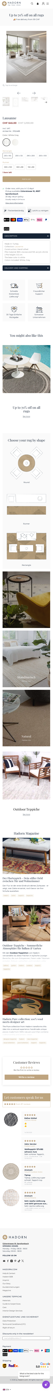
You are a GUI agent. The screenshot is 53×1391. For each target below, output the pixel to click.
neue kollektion (9, 1043)
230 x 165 (7, 156)
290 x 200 (31, 156)
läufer (13, 895)
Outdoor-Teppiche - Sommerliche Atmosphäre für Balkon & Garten (22, 947)
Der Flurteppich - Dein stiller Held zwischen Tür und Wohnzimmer (23, 879)
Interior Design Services (12, 1311)
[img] (9, 1104)
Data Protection (9, 1321)
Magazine (7, 1290)
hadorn (6, 895)
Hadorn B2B (8, 1277)
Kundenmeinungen (11, 1287)
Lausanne (19, 246)
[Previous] (19, 93)
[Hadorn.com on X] (22, 1261)
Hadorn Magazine (26, 833)
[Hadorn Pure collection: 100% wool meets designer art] (26, 997)
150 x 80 (31, 167)
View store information (14, 203)
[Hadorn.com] (15, 4)
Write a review (26, 1077)
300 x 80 (19, 167)
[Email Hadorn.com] (4, 1261)
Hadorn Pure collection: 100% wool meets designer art (23, 1020)
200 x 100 (43, 156)
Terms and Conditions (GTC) (14, 1324)
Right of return (9, 1328)
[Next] (34, 93)
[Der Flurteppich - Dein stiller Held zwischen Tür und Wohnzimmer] (26, 856)
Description (11, 236)
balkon (6, 965)
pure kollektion (23, 1043)
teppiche (29, 895)
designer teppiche (10, 1039)
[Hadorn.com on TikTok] (19, 1261)
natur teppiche (32, 1039)
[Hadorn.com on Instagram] (11, 1261)
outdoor (29, 965)
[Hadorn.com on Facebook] (7, 1261)
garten (13, 965)
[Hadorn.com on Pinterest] (15, 1261)
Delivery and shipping (16, 268)
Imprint (6, 1280)
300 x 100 (8, 167)
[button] (24, 1219)
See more (26, 416)
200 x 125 (19, 156)
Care (4, 1307)
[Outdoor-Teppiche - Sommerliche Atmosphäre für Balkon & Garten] (26, 923)
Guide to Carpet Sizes (11, 1304)
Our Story (6, 1283)
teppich (21, 895)
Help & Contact (9, 1273)
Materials (6, 1300)
